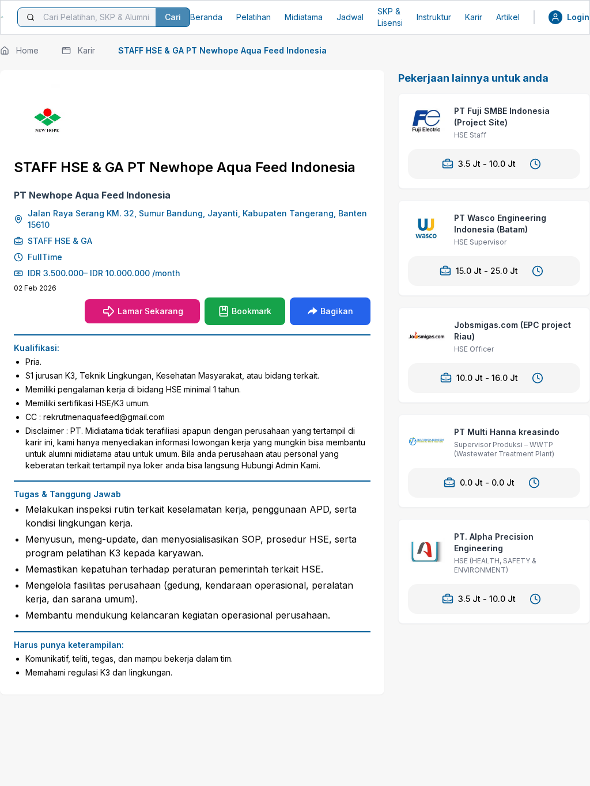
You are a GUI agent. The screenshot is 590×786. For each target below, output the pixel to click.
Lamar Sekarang (150, 311)
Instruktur (434, 17)
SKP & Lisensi (390, 17)
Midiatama (304, 17)
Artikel (508, 17)
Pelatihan (253, 17)
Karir (473, 17)
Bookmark (251, 311)
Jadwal (350, 17)
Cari (173, 17)
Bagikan (336, 311)
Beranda (206, 17)
